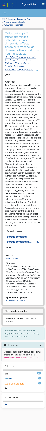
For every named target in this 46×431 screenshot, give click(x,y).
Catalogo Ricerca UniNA (19, 19)
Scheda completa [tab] (17, 236)
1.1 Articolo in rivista (13, 25)
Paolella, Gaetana (15, 57)
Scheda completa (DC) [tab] (19, 241)
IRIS (3, 19)
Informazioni (12, 345)
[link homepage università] (29, 4)
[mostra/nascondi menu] (43, 4)
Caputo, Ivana (25, 69)
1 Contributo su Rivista (14, 22)
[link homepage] (8, 4)
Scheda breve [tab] (14, 231)
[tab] (37, 241)
